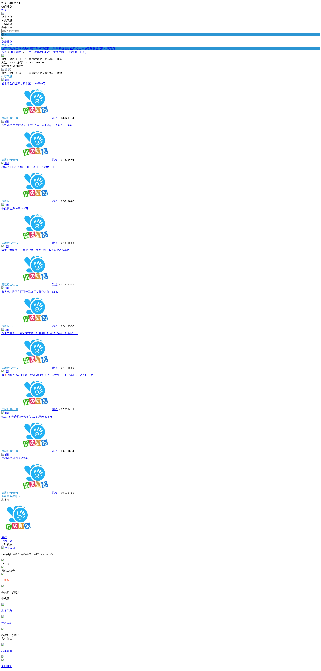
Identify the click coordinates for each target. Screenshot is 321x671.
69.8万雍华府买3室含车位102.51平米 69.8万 (26, 416)
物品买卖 (98, 48)
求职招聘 (44, 48)
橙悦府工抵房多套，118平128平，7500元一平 (28, 166)
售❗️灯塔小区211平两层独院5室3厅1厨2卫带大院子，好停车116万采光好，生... (48, 375)
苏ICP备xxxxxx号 (43, 554)
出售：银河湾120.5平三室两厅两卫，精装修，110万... (57, 52)
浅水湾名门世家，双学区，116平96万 (23, 83)
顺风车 (34, 48)
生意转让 (75, 48)
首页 (4, 48)
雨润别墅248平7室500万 (15, 458)
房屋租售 (64, 48)
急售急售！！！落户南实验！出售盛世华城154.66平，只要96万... (39, 333)
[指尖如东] (2, 13)
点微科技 (26, 554)
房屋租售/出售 (9, 118)
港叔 (55, 118)
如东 (4, 10)
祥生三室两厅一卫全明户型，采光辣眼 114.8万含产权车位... (36, 250)
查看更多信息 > (10, 496)
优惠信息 (109, 48)
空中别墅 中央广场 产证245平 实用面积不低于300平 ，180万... (37, 125)
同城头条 (24, 48)
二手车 (54, 48)
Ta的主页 (6, 540)
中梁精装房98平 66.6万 (14, 208)
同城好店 (12, 48)
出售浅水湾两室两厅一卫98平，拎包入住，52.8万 (30, 291)
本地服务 (87, 48)
